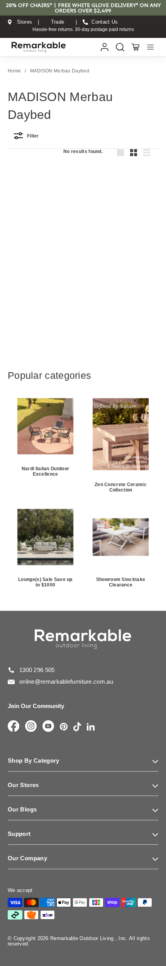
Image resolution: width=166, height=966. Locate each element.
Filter (33, 136)
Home (14, 71)
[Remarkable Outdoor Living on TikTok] (77, 727)
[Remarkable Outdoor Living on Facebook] (13, 727)
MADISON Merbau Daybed (59, 71)
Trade (57, 22)
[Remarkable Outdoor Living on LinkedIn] (91, 727)
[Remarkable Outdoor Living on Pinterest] (64, 727)
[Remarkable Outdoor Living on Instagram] (31, 727)
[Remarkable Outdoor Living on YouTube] (48, 727)
